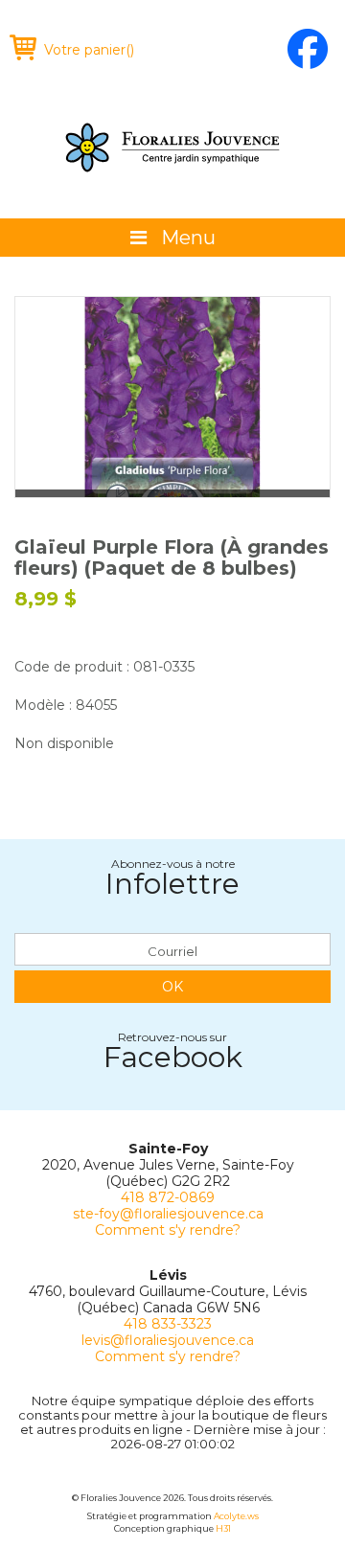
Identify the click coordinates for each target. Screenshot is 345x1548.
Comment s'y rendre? (168, 1230)
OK (172, 986)
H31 (223, 1528)
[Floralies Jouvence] (172, 147)
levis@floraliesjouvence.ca (167, 1340)
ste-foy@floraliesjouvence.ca (168, 1213)
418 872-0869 (168, 1197)
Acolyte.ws (236, 1516)
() (89, 49)
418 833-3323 (168, 1323)
